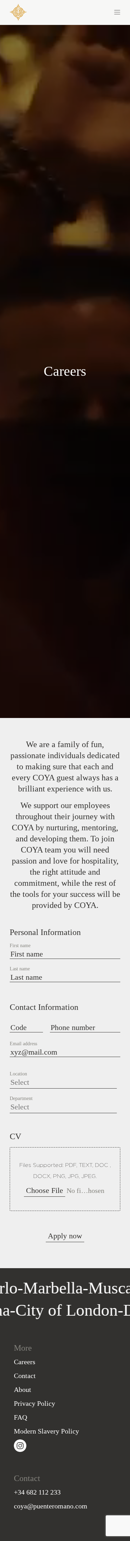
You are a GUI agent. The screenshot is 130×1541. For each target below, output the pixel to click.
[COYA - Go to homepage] (18, 11)
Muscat (100, 1288)
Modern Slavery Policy (46, 1431)
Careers (24, 1362)
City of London (78, 1310)
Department (21, 1098)
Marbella (41, 1288)
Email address (23, 1043)
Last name (20, 969)
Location (18, 1074)
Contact (25, 1375)
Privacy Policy (34, 1403)
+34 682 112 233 (37, 1492)
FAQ (20, 1417)
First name (20, 945)
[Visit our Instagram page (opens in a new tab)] (20, 1444)
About (22, 1389)
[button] (93, 11)
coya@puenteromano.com (50, 1506)
